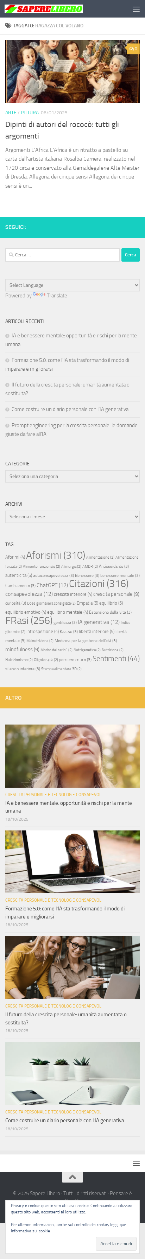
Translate (57, 295)
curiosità (15, 603)
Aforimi (15, 557)
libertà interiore (96, 631)
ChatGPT (52, 585)
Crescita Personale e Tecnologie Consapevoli (53, 794)
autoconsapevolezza (53, 575)
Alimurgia (71, 566)
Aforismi (55, 555)
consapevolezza (29, 594)
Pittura (30, 113)
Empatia (87, 603)
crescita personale (116, 594)
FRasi (28, 620)
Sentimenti (116, 658)
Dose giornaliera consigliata (51, 603)
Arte (11, 113)
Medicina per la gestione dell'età (86, 640)
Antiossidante (114, 566)
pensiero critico (75, 659)
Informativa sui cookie (30, 1230)
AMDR (90, 566)
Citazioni (98, 584)
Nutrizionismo (19, 660)
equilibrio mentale (67, 612)
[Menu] (136, 9)
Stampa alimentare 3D (61, 669)
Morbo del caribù (56, 650)
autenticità (18, 575)
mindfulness (22, 649)
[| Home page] (57, 9)
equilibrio (111, 603)
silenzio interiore (22, 668)
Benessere (87, 575)
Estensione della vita (110, 612)
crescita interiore (73, 594)
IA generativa (99, 622)
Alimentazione (100, 557)
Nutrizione (113, 650)
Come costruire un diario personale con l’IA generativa (70, 409)
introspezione (42, 631)
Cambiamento (20, 585)
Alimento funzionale (41, 566)
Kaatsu (69, 631)
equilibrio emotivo (25, 612)
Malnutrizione (39, 641)
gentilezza (65, 622)
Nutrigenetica (87, 650)
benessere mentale (120, 575)
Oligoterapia (46, 660)
